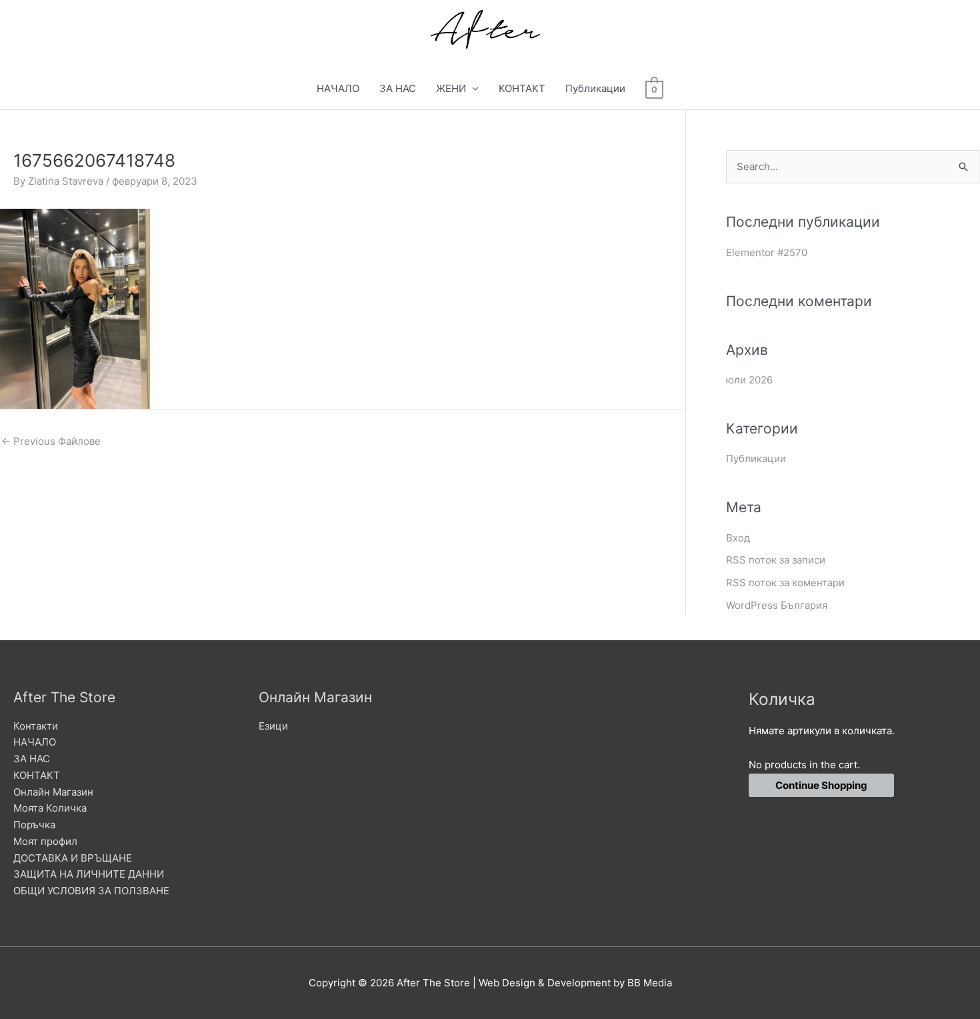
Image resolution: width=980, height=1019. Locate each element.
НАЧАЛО (338, 88)
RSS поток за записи (775, 560)
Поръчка (34, 824)
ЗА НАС (397, 88)
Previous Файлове (51, 441)
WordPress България (776, 605)
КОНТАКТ (522, 88)
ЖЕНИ (451, 88)
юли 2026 (749, 379)
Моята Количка (50, 808)
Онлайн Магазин (53, 792)
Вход (738, 538)
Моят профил (45, 841)
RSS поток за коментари (785, 582)
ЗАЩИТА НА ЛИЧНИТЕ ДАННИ (88, 874)
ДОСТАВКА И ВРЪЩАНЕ (72, 858)
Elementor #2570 (766, 252)
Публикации (595, 88)
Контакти (35, 726)
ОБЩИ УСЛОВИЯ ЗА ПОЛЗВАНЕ (91, 890)
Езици (273, 726)
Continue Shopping (821, 785)
